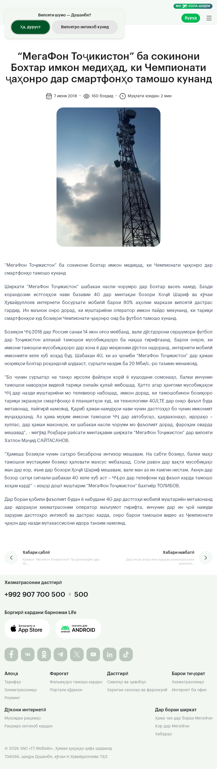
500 (81, 594)
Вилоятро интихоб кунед (85, 27)
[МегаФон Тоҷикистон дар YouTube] (93, 654)
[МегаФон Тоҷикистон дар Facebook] (11, 654)
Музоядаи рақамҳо (23, 718)
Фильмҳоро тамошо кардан (76, 682)
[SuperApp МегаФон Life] (78, 628)
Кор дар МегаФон (172, 726)
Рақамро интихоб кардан (29, 726)
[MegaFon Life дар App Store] (27, 628)
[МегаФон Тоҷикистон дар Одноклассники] (44, 654)
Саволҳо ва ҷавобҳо (126, 682)
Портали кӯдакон (66, 690)
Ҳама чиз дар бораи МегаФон (183, 718)
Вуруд (191, 18)
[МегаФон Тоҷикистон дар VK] (27, 654)
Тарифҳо (13, 682)
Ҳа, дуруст (30, 27)
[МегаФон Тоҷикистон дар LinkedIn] (109, 654)
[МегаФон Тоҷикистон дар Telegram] (60, 654)
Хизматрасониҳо (21, 690)
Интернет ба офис (189, 690)
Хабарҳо (163, 734)
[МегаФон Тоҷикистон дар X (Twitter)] (77, 654)
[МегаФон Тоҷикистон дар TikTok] (126, 654)
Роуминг (12, 698)
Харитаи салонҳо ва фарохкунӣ (137, 690)
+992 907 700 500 (35, 594)
